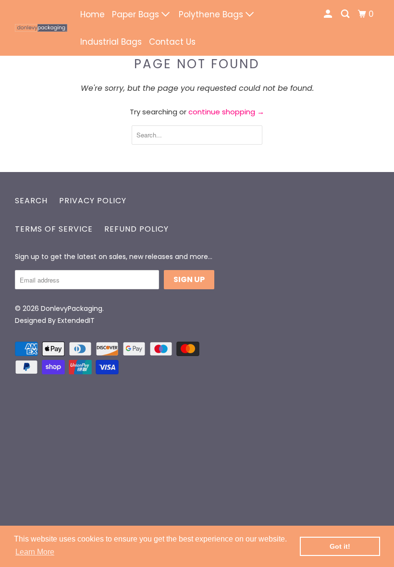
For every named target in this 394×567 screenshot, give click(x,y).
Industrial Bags (111, 42)
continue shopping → (226, 112)
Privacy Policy (92, 200)
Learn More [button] (34, 552)
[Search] (346, 14)
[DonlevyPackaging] (41, 28)
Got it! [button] (340, 546)
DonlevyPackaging (71, 308)
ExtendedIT (76, 320)
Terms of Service (54, 228)
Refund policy (136, 228)
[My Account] (328, 14)
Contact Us (172, 42)
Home (92, 14)
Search (31, 200)
